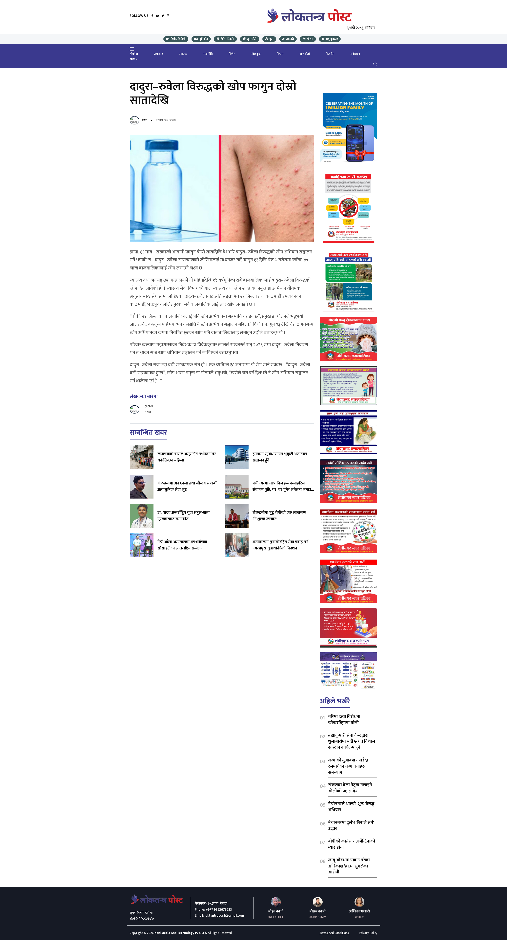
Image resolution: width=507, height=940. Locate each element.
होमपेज (134, 54)
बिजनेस (330, 54)
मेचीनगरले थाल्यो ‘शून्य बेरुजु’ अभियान (351, 807)
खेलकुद (256, 54)
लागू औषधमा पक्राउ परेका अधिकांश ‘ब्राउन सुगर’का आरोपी (349, 866)
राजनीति (208, 54)
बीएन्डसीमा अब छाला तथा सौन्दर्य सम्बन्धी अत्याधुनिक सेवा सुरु (187, 486)
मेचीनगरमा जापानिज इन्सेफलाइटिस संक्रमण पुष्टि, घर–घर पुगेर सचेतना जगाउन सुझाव (283, 489)
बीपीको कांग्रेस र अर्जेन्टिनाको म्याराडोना (351, 844)
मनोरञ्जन (355, 54)
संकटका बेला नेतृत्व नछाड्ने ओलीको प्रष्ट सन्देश (350, 788)
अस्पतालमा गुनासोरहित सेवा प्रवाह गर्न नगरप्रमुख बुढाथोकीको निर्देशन (280, 545)
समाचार (158, 54)
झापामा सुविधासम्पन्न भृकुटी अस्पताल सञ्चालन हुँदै (280, 457)
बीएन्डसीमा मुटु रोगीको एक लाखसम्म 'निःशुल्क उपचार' (279, 515)
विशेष (232, 54)
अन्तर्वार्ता (305, 54)
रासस (144, 120)
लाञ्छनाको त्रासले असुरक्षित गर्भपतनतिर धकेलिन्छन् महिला (186, 457)
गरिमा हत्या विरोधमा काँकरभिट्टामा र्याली (344, 719)
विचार (280, 54)
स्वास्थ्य (183, 54)
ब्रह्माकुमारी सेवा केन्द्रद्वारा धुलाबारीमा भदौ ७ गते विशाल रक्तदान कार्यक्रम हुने (351, 741)
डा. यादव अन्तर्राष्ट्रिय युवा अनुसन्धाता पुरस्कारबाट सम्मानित (183, 515)
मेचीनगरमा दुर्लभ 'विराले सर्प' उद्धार (351, 825)
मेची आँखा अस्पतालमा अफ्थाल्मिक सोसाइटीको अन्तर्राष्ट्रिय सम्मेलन (182, 545)
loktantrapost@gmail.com (224, 916)
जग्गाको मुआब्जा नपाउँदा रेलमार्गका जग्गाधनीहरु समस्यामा (348, 766)
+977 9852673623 (219, 910)
